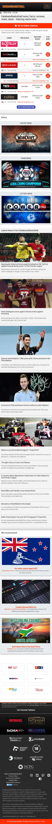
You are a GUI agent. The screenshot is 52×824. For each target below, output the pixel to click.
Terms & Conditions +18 (40, 59)
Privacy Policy (13, 776)
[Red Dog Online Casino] (9, 86)
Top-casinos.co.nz (8, 571)
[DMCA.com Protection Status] (12, 785)
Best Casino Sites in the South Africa (26, 647)
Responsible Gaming (13, 782)
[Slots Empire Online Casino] (9, 97)
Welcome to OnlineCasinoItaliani (15, 609)
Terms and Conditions (13, 778)
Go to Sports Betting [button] (26, 107)
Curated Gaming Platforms (26, 607)
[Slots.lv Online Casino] (9, 44)
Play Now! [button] (48, 44)
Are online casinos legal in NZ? (26, 568)
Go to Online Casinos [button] (28, 25)
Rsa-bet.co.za (11, 649)
